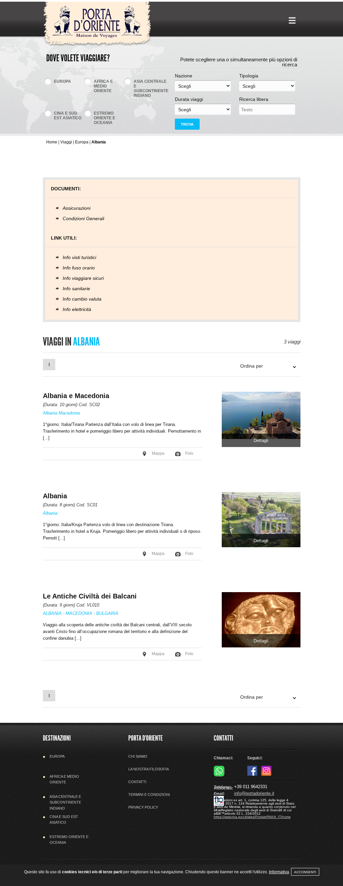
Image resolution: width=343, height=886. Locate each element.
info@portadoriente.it (254, 793)
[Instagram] (266, 774)
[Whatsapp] (219, 775)
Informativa (279, 872)
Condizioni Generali (83, 218)
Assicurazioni (76, 208)
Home (51, 142)
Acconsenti (305, 872)
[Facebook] (252, 774)
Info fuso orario (79, 267)
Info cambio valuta (82, 299)
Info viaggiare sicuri (83, 278)
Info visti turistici (79, 257)
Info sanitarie (76, 288)
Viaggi (66, 142)
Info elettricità (77, 309)
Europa (81, 142)
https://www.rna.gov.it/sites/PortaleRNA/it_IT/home (252, 817)
